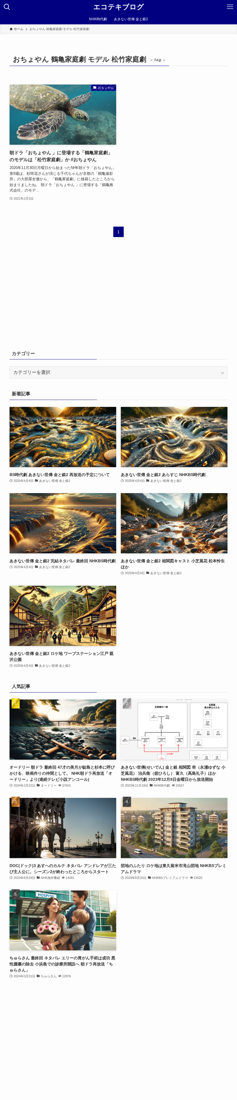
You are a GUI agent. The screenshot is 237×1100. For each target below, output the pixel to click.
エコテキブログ (118, 6)
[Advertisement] (118, 297)
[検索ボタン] (7, 7)
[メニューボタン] (230, 7)
